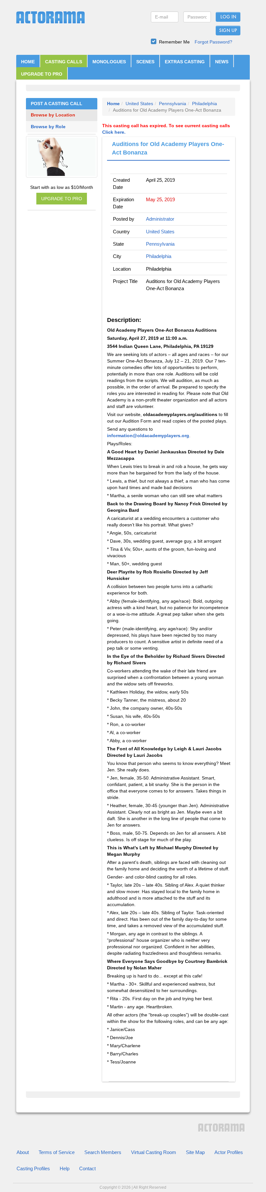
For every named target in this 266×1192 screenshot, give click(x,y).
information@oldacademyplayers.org (148, 435)
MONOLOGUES (109, 61)
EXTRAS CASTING (185, 61)
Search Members (102, 1152)
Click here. (114, 132)
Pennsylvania (172, 103)
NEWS (221, 61)
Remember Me (174, 41)
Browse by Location (53, 115)
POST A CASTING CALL (56, 103)
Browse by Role (48, 126)
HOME (28, 61)
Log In (228, 17)
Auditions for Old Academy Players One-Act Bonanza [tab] (168, 148)
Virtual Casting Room (153, 1152)
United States (139, 103)
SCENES (145, 61)
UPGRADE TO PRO (41, 74)
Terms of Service (57, 1152)
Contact (87, 1168)
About (23, 1152)
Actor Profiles (228, 1152)
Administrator (160, 219)
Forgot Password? (213, 41)
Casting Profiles (33, 1168)
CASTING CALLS (63, 61)
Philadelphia (204, 103)
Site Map (195, 1152)
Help (64, 1168)
